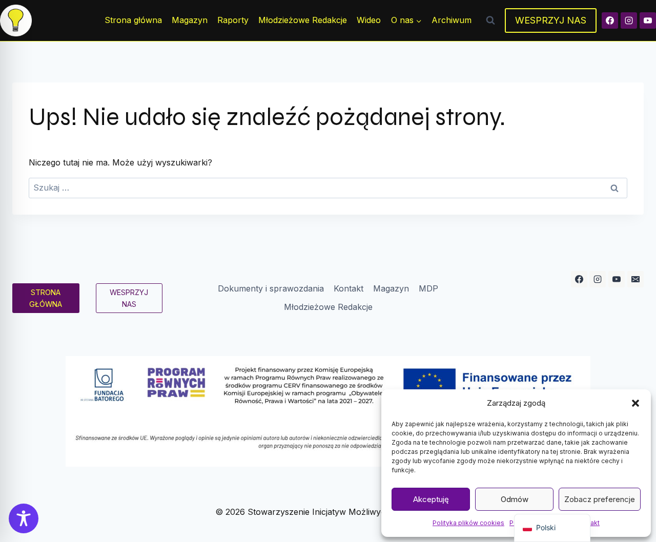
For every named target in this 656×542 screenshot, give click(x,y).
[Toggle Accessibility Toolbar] (23, 518)
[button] (635, 403)
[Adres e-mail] (635, 279)
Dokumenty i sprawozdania (271, 288)
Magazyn (190, 20)
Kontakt (348, 288)
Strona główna (133, 20)
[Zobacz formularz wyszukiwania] (490, 20)
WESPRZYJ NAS (550, 20)
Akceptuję (431, 499)
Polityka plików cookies (468, 523)
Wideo (369, 20)
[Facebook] (610, 20)
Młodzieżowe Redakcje (302, 20)
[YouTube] (648, 20)
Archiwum (451, 20)
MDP (428, 288)
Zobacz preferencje (599, 499)
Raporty (233, 20)
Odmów (514, 499)
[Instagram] (629, 20)
